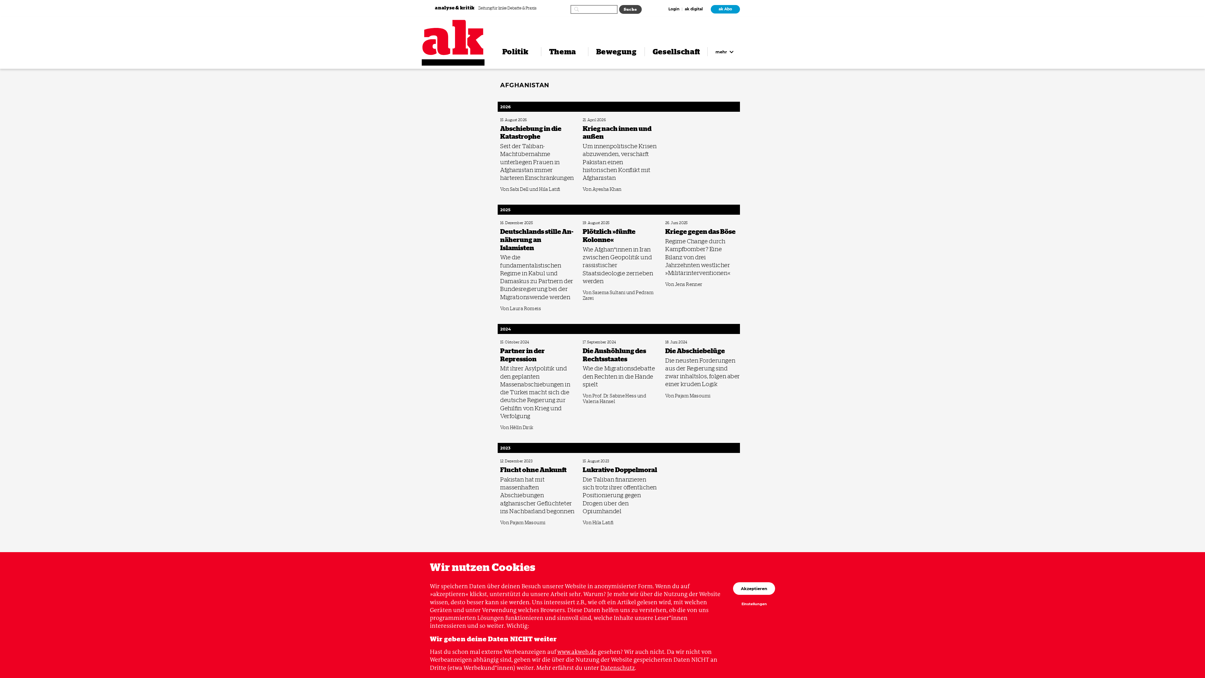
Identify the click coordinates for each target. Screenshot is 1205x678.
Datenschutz (617, 668)
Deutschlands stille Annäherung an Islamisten (532, 223)
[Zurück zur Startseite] (453, 37)
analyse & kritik (455, 7)
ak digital (694, 9)
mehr (721, 51)
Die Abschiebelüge (678, 342)
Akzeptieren (754, 588)
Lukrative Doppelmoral (599, 461)
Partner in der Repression (518, 342)
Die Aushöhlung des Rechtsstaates (606, 342)
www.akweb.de (577, 652)
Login (673, 9)
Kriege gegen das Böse (680, 223)
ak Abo (725, 9)
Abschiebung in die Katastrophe (522, 120)
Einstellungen (754, 604)
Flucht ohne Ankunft (514, 461)
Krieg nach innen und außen (602, 120)
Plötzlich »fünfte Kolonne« (602, 223)
